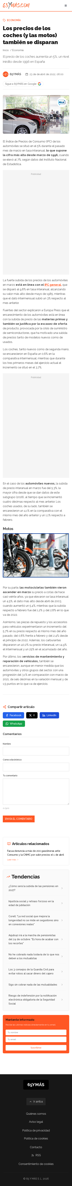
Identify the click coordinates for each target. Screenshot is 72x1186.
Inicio (6, 50)
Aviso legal (36, 1121)
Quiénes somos (36, 1113)
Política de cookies (36, 1138)
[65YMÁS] (5, 74)
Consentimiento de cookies (36, 1164)
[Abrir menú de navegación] (65, 5)
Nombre (7, 744)
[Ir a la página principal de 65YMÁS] (16, 5)
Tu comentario (10, 775)
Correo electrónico (12, 760)
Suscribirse (36, 1048)
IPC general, (53, 284)
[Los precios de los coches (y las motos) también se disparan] (62, 102)
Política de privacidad (36, 1130)
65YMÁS (15, 74)
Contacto (36, 1147)
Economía (14, 20)
